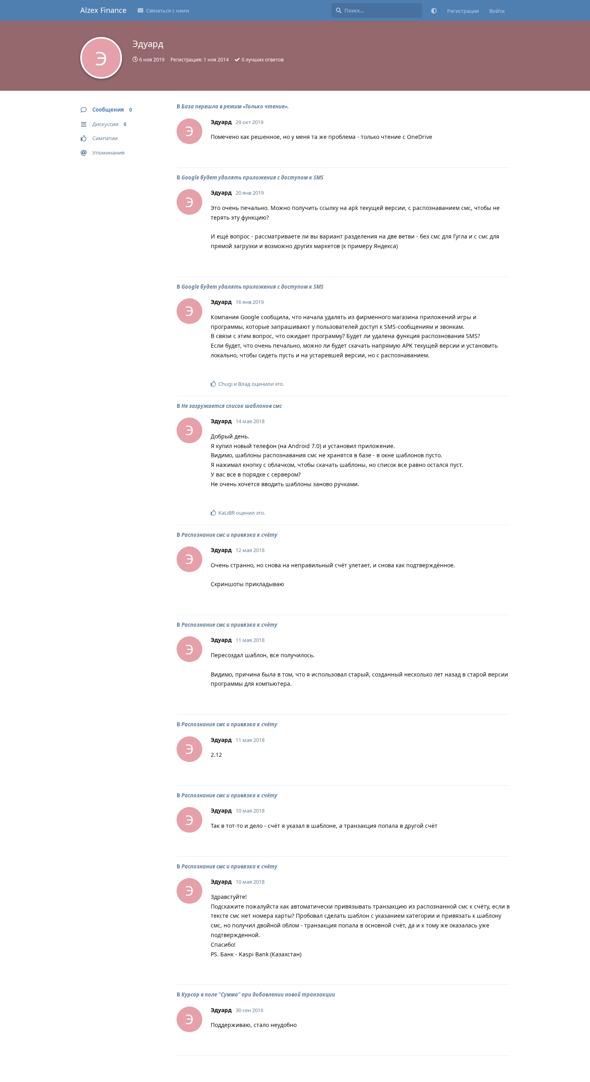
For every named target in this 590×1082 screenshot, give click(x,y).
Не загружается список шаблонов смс (231, 406)
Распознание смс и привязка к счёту (229, 534)
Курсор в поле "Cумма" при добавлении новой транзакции (258, 994)
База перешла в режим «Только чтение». (235, 106)
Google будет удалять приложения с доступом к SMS (252, 177)
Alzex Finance (103, 10)
